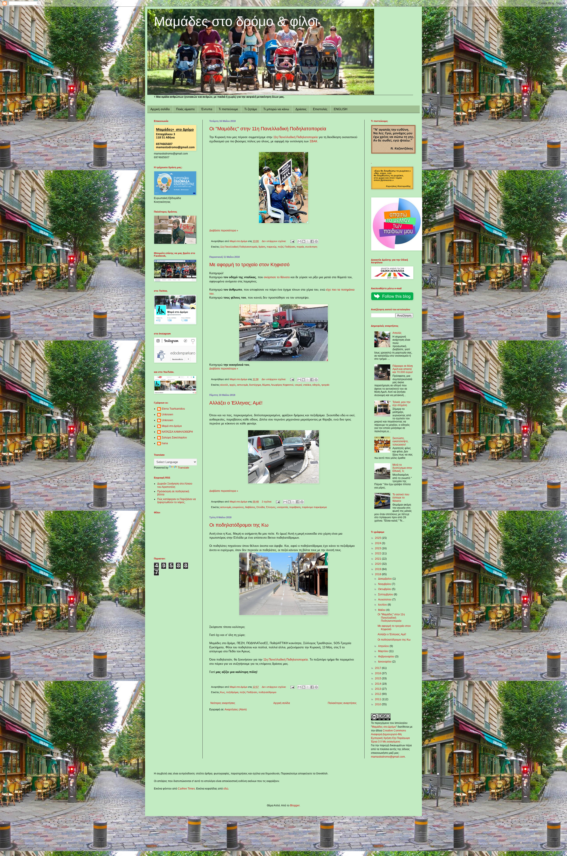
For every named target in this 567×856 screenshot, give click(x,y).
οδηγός (316, 384)
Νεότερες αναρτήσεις (222, 703)
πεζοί (280, 246)
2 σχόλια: (267, 501)
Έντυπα (206, 109)
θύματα (266, 384)
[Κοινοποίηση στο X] (308, 241)
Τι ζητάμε (250, 109)
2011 (378, 699)
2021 (378, 558)
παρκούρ (271, 246)
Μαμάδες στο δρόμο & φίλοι (236, 21)
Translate (183, 467)
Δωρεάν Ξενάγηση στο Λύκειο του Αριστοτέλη (174, 485)
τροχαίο (325, 384)
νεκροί (298, 384)
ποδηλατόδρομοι (267, 692)
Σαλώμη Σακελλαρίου (174, 437)
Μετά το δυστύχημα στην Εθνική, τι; (402, 468)
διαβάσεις (250, 507)
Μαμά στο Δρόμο (172, 426)
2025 (378, 537)
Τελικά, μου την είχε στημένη (401, 404)
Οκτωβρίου (385, 589)
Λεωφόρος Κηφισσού (282, 384)
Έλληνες (271, 507)
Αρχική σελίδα (160, 109)
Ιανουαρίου (385, 661)
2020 (378, 563)
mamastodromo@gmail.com (388, 756)
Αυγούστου (385, 599)
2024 (378, 543)
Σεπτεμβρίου (386, 594)
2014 (378, 683)
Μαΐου (382, 610)
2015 (378, 678)
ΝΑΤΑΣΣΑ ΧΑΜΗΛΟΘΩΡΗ (177, 431)
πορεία (300, 246)
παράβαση (295, 507)
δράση (261, 246)
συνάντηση (311, 246)
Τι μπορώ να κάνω (276, 109)
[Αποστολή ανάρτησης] (292, 241)
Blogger (294, 805)
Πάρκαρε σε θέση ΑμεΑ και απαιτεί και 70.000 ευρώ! (402, 369)
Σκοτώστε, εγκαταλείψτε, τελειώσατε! (400, 441)
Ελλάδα (260, 507)
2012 (378, 694)
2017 (378, 668)
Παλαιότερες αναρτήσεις (342, 703)
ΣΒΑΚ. (314, 141)
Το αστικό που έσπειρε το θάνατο (400, 497)
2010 (378, 704)
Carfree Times (186, 788)
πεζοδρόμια (232, 692)
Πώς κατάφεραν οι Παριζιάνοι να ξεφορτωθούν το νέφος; (176, 501)
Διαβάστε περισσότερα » (223, 230)
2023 (378, 548)
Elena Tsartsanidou (173, 408)
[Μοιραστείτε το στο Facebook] (312, 241)
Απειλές (397, 332)
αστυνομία (242, 384)
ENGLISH (340, 109)
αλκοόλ (224, 384)
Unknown (167, 414)
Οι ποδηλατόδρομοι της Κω (238, 525)
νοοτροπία (282, 507)
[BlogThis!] (303, 241)
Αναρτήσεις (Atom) (236, 709)
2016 (378, 673)
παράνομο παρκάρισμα (314, 507)
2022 (378, 553)
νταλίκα (307, 384)
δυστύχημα (255, 384)
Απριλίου (384, 646)
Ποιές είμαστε (185, 109)
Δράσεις (301, 109)
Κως (222, 692)
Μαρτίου (383, 651)
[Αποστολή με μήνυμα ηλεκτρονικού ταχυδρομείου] (299, 241)
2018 (378, 574)
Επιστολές (320, 109)
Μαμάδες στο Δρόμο (384, 726)
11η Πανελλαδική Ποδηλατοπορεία (295, 137)
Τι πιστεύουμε (228, 109)
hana (165, 443)
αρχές (232, 384)
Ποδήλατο (290, 246)
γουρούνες (238, 507)
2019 (378, 569)
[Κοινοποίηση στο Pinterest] (316, 241)
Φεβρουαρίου (386, 656)
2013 (378, 688)
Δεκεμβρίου (385, 578)
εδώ (225, 788)
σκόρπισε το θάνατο (277, 277)
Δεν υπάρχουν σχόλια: (274, 241)
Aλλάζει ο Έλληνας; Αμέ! (235, 403)
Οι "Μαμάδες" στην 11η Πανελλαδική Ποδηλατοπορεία (267, 128)
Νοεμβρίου (385, 584)
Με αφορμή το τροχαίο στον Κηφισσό (249, 264)
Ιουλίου (383, 604)
